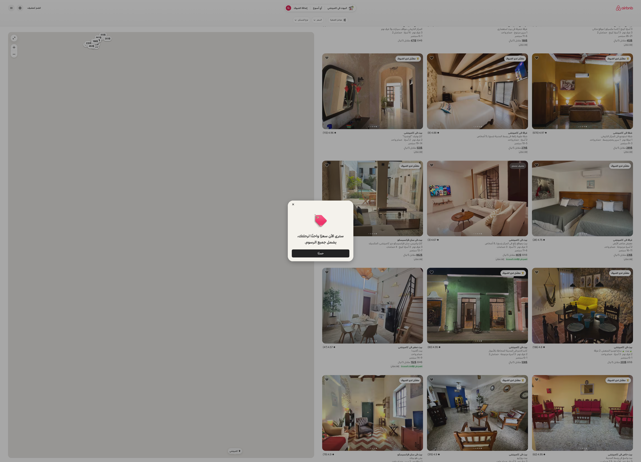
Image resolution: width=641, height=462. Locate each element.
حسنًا (320, 253)
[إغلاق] (293, 204)
